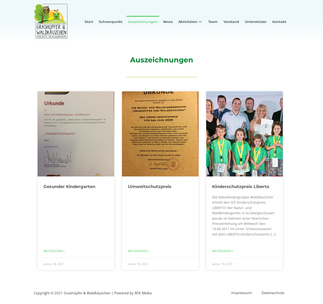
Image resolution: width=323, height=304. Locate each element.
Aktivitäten (187, 22)
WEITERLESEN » (54, 251)
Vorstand (231, 22)
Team (213, 22)
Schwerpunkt (110, 22)
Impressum (241, 293)
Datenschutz (273, 293)
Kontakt (279, 22)
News (168, 22)
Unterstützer (256, 22)
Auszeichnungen (142, 22)
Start (89, 22)
